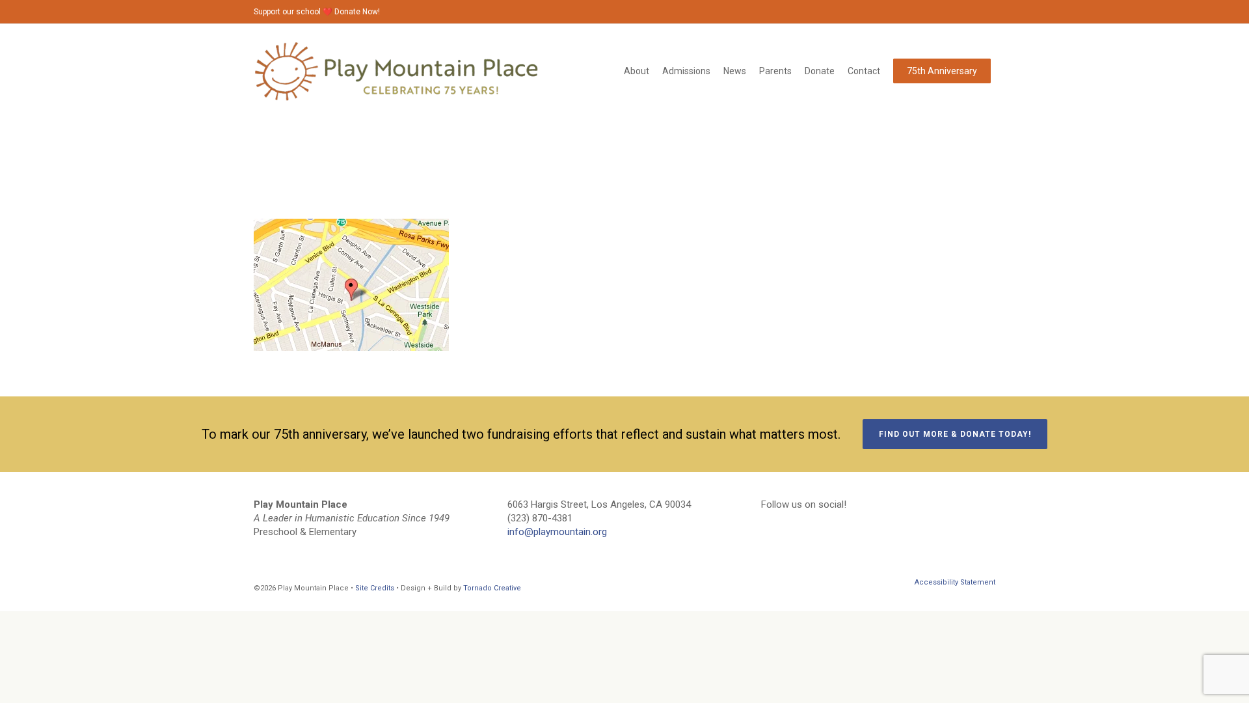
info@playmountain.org (557, 532)
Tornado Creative (492, 588)
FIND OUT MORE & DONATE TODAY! (955, 434)
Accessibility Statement (955, 582)
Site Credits (374, 588)
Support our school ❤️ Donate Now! (317, 11)
